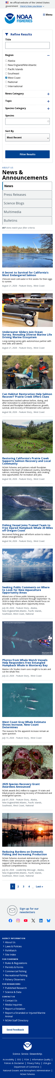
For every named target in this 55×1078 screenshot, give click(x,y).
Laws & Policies (13, 946)
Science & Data (13, 992)
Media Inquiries (13, 1004)
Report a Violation (15, 1008)
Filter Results (27, 154)
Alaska (11, 60)
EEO (19, 1059)
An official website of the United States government (28, 4)
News (8, 186)
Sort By (9, 131)
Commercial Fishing (16, 971)
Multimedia (12, 212)
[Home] (17, 17)
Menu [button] (49, 14)
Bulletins (10, 220)
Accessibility (8, 1059)
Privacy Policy (33, 1063)
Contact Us (8, 996)
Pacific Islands (15, 69)
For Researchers (11, 984)
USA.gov (47, 1063)
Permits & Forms (14, 967)
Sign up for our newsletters (29, 910)
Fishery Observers (15, 979)
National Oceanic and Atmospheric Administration (26, 1070)
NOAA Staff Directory (16, 1020)
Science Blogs (14, 203)
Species (9, 115)
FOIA (26, 1059)
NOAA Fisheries (27, 1074)
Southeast (13, 73)
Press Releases (15, 194)
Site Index (10, 954)
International (15, 86)
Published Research (16, 988)
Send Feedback (15, 1029)
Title (8, 39)
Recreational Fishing (16, 975)
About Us (7, 167)
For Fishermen (10, 959)
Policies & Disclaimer (14, 1063)
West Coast (14, 77)
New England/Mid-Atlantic (22, 65)
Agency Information (13, 938)
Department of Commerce (26, 1066)
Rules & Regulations (16, 963)
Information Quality (41, 1059)
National (12, 82)
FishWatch (10, 950)
